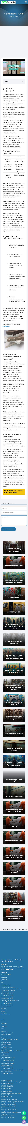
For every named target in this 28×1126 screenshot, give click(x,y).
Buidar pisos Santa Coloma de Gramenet (12, 1093)
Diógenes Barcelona (6, 1038)
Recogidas (4, 977)
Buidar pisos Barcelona (7, 1080)
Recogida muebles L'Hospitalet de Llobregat (12, 1101)
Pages (3, 1011)
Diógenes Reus (5, 1052)
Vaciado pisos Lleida (6, 1065)
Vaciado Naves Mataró (7, 998)
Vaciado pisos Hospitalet (7, 1059)
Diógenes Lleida (5, 1046)
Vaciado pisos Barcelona (8, 1057)
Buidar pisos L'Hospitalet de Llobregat (11, 1082)
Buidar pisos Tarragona (7, 1090)
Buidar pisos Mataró (6, 1091)
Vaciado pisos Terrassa (7, 1062)
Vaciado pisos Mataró (7, 1068)
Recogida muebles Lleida (7, 1107)
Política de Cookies (6, 1034)
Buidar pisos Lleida (6, 1088)
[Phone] (24, 1113)
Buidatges (4, 976)
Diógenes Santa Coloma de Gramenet (11, 1050)
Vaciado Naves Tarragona (8, 997)
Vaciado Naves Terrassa (7, 992)
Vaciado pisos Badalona (7, 1060)
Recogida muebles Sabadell (8, 1106)
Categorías (4, 1013)
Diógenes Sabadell (6, 1044)
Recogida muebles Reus (7, 1115)
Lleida (2, 1028)
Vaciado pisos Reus (6, 1071)
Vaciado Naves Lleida (6, 995)
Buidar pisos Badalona (7, 1083)
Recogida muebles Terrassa (8, 1104)
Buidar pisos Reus (6, 1095)
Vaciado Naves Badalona (8, 990)
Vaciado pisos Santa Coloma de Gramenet (12, 1070)
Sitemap (3, 1008)
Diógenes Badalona (6, 1041)
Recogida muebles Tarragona (9, 1109)
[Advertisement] (14, 42)
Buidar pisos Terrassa (7, 1085)
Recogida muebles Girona (8, 1117)
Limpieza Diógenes (6, 974)
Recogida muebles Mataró (8, 1111)
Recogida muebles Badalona (9, 1103)
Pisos (2, 982)
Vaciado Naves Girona (7, 1005)
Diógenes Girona (5, 1054)
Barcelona (4, 1023)
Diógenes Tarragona (6, 1047)
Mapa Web (4, 1010)
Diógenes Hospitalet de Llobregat (10, 1039)
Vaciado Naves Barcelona (8, 987)
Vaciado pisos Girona (7, 1073)
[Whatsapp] (24, 1118)
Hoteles (3, 981)
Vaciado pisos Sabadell (7, 1063)
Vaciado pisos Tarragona (8, 1067)
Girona (3, 1025)
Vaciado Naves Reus (6, 1003)
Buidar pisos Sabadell (7, 1086)
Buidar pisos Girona (6, 1096)
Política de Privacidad (7, 1033)
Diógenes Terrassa (6, 1042)
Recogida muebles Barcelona (9, 1099)
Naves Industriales (6, 984)
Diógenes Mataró (5, 1049)
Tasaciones (4, 979)
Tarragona (4, 1026)
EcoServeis (6, 326)
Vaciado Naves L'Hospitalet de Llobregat (11, 989)
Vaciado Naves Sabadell (7, 993)
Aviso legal (4, 1031)
